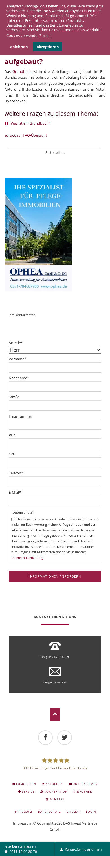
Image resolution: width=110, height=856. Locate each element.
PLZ (12, 435)
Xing (62, 159)
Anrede (16, 343)
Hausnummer (20, 416)
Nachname (19, 378)
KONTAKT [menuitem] (56, 799)
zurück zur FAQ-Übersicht (26, 135)
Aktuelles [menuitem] (54, 784)
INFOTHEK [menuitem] (84, 791)
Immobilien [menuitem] (26, 784)
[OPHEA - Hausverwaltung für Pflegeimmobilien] (55, 234)
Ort (11, 454)
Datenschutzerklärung (27, 557)
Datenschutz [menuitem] (49, 812)
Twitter (47, 159)
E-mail (70, 159)
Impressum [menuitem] (23, 812)
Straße (14, 396)
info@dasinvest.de (55, 682)
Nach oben (55, 714)
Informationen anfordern (55, 576)
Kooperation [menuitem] (55, 791)
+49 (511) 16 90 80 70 (55, 657)
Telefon (16, 473)
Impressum (22, 823)
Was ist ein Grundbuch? (30, 123)
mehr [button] (47, 35)
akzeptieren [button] (48, 46)
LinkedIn (55, 159)
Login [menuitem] (91, 812)
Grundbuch (22, 71)
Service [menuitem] (28, 791)
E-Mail (15, 492)
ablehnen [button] (19, 46)
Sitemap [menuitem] (73, 812)
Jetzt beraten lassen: (21, 849)
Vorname (17, 359)
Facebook (40, 159)
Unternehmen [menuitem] (85, 784)
